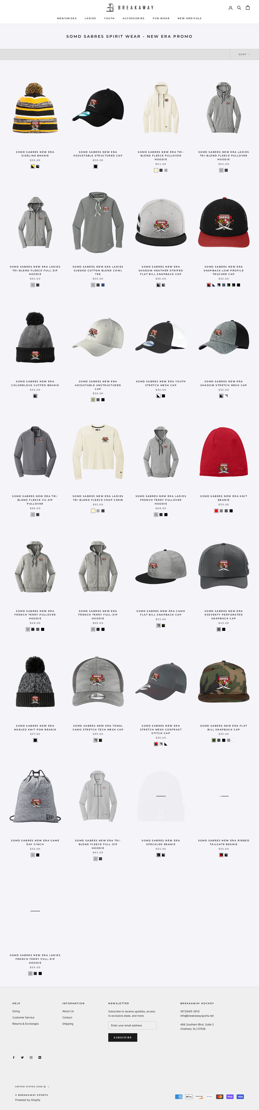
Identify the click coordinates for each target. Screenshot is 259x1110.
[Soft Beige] (156, 170)
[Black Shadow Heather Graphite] (163, 285)
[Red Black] (221, 854)
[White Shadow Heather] (226, 395)
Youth (109, 18)
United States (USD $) (30, 1086)
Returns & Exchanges (25, 1023)
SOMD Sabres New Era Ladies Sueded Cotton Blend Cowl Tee (98, 270)
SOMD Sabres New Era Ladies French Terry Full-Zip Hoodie (35, 959)
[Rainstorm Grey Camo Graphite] (158, 625)
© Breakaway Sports (31, 1095)
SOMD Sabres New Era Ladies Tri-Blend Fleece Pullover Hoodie (223, 156)
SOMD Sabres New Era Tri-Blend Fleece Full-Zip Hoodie (98, 844)
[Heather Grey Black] (218, 285)
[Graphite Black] (158, 854)
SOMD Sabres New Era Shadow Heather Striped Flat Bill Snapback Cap (161, 270)
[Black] (95, 166)
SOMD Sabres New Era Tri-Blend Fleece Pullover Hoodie (161, 156)
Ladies (90, 18)
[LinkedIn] (39, 1057)
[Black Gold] (32, 166)
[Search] (239, 7)
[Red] (216, 510)
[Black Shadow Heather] (221, 395)
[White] (228, 629)
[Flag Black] (238, 285)
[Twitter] (22, 1057)
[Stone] (93, 399)
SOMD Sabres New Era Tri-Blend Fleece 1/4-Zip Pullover (35, 500)
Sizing (16, 1011)
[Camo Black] (228, 285)
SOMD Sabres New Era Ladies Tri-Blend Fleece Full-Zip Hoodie (35, 270)
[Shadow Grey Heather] (165, 170)
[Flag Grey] (228, 740)
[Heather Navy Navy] (223, 285)
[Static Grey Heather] (32, 854)
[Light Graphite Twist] (156, 514)
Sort (243, 54)
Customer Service (23, 1017)
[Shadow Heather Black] (158, 285)
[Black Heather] (160, 170)
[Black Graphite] (37, 166)
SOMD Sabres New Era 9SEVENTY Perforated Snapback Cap (224, 615)
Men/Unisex (67, 18)
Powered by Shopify (27, 1099)
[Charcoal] (218, 740)
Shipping (67, 1023)
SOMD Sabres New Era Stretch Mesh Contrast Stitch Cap (161, 729)
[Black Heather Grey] (35, 395)
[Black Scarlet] (208, 285)
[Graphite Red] (156, 744)
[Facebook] (13, 1057)
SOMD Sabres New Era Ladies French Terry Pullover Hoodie (161, 500)
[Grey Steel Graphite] (160, 744)
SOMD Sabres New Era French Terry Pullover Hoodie (35, 615)
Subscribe (123, 1037)
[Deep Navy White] (213, 285)
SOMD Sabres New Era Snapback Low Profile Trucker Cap (224, 270)
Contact (67, 1017)
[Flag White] (100, 166)
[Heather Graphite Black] (233, 285)
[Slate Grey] (226, 510)
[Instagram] (31, 1057)
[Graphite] (98, 399)
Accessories (134, 18)
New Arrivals (190, 18)
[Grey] (221, 510)
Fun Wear (161, 18)
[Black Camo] (163, 625)
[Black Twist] (160, 514)
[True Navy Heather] (102, 285)
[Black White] (158, 395)
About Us (68, 1011)
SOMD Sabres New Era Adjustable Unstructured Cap (98, 385)
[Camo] (213, 740)
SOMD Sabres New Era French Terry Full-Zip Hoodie (98, 615)
